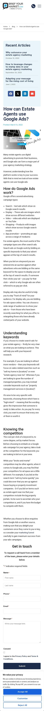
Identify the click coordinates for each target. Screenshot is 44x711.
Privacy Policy (21, 656)
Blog (13, 26)
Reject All (22, 705)
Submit (22, 666)
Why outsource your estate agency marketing (19, 53)
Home (5, 26)
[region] (22, 691)
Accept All (22, 692)
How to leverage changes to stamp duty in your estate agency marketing (19, 67)
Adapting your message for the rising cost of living (19, 79)
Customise (22, 698)
